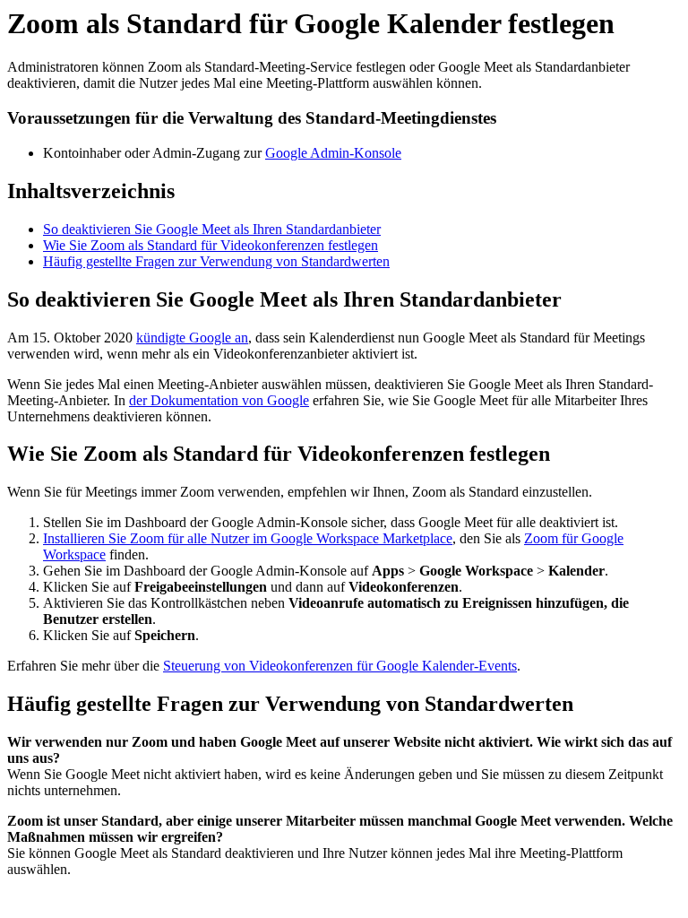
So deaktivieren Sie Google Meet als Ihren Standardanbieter (212, 229)
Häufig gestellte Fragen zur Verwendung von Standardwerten (216, 261)
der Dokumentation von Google (219, 400)
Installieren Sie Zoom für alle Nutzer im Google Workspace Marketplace (247, 538)
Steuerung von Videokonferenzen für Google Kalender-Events (340, 665)
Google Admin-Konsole (333, 152)
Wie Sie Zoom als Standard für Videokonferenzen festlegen (210, 245)
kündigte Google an (192, 337)
